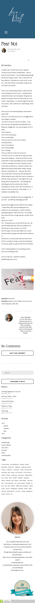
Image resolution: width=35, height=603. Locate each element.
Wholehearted (10, 491)
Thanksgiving (14, 488)
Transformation (6, 455)
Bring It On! (11, 467)
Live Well (3, 450)
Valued (25, 488)
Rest (6, 486)
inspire (3, 494)
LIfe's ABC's (11, 298)
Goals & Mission (6, 445)
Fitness (8, 475)
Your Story (18, 491)
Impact (3, 480)
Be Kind (27, 464)
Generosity (21, 475)
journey (8, 494)
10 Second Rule (5, 464)
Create (21, 470)
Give (2, 478)
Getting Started (28, 475)
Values (30, 488)
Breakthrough (5, 442)
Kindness (8, 480)
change (23, 491)
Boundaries (4, 467)
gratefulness (29, 491)
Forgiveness (14, 475)
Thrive (3, 453)
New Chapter (23, 480)
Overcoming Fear (6, 304)
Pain (15, 483)
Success (8, 488)
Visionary (3, 491)
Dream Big (4, 472)
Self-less (13, 486)
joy (11, 494)
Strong (3, 488)
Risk (17, 304)
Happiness (26, 478)
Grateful (15, 478)
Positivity (28, 483)
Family (12, 472)
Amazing (22, 464)
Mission (16, 480)
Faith (13, 304)
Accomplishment (14, 464)
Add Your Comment (17, 353)
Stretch (31, 486)
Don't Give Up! (28, 470)
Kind (12, 480)
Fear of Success (27, 301)
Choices (3, 470)
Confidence (9, 470)
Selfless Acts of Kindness (22, 486)
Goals (10, 478)
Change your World (26, 467)
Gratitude (20, 478)
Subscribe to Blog (17, 381)
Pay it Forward (21, 483)
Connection (16, 470)
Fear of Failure (17, 301)
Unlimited (20, 488)
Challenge (17, 467)
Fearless (10, 301)
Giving (6, 478)
